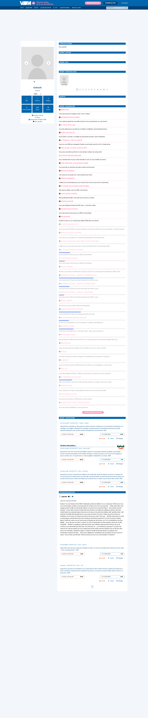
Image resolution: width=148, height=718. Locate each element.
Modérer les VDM (110, 3)
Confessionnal (64, 8)
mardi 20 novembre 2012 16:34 (68, 501)
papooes (64, 496)
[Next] (107, 90)
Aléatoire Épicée (45, 8)
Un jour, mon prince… (68, 446)
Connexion (124, 3)
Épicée (36, 8)
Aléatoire (29, 8)
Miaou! (35, 94)
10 (103, 89)
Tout (22, 8)
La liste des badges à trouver (93, 412)
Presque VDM (76, 8)
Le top (55, 8)
